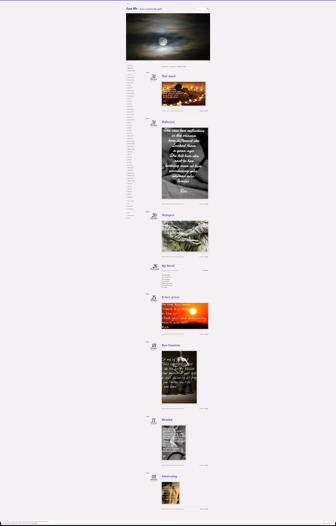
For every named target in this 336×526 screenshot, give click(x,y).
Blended (167, 419)
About (128, 3)
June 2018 (129, 101)
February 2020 (130, 77)
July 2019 (129, 85)
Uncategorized (180, 256)
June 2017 (129, 125)
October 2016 (130, 146)
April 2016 (129, 162)
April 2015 (129, 194)
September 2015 (130, 181)
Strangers (168, 215)
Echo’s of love (170, 297)
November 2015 (130, 175)
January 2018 (130, 111)
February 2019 (130, 90)
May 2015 (129, 191)
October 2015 (130, 178)
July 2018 (129, 98)
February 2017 (130, 135)
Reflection (168, 122)
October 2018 (130, 95)
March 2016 (129, 165)
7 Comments (205, 270)
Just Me (131, 8)
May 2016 (129, 159)
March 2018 (129, 106)
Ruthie (168, 111)
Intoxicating (169, 476)
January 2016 (130, 170)
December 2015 (130, 173)
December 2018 (130, 93)
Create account (130, 215)
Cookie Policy (34, 523)
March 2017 (129, 133)
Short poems (180, 111)
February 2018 (130, 109)
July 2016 (129, 154)
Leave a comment (204, 111)
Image (147, 72)
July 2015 (129, 186)
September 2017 (130, 119)
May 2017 (129, 127)
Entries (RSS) (130, 68)
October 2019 (130, 82)
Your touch (169, 76)
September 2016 (130, 149)
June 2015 (129, 188)
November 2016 (130, 143)
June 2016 (129, 157)
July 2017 (129, 122)
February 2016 (130, 167)
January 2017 (130, 138)
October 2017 (130, 117)
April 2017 (129, 130)
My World (168, 266)
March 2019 (129, 87)
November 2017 (130, 114)
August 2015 (130, 183)
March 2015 (129, 197)
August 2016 (130, 151)
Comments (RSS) (131, 70)
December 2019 (130, 79)
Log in (128, 218)
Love (128, 203)
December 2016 (130, 141)
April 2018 (129, 103)
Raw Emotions (171, 345)
